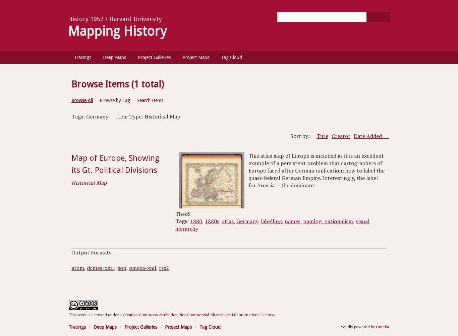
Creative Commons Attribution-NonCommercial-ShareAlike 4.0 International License (199, 314)
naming (312, 221)
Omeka (382, 326)
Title (322, 136)
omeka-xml (142, 268)
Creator (341, 136)
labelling (271, 221)
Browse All (82, 100)
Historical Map (89, 182)
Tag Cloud (231, 57)
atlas (228, 221)
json (121, 268)
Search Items (150, 100)
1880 (196, 221)
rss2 (164, 268)
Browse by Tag (115, 100)
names (292, 221)
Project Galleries (154, 57)
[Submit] (378, 17)
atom (77, 268)
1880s (212, 221)
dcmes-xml (100, 268)
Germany (247, 221)
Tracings (82, 57)
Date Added (368, 136)
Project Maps (195, 57)
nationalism (338, 221)
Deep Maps (114, 57)
